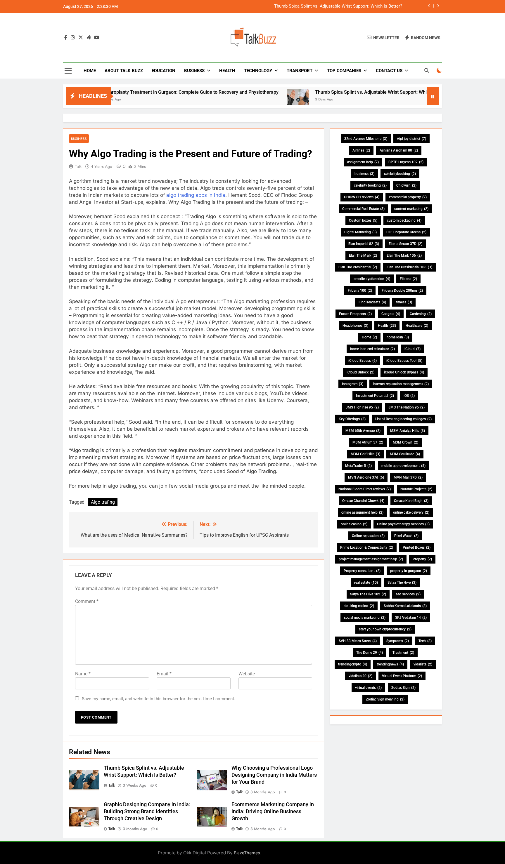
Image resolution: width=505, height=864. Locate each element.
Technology (258, 70)
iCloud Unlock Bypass (404, 372)
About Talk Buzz (124, 70)
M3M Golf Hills (365, 454)
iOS (409, 396)
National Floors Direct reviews (364, 489)
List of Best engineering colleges (403, 419)
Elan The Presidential (357, 267)
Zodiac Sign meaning (385, 699)
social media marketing (364, 618)
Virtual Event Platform (402, 676)
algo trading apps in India (195, 195)
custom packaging (404, 220)
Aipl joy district (411, 139)
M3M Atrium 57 (367, 442)
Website (246, 674)
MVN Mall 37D (408, 477)
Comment (86, 601)
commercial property (408, 197)
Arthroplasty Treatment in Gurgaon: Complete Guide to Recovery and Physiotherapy (166, 92)
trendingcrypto (352, 664)
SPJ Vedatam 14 (411, 618)
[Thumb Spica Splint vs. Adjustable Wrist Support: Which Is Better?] (274, 100)
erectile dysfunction (372, 279)
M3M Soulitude (405, 454)
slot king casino (359, 606)
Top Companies (344, 70)
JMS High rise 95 (362, 407)
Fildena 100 (360, 290)
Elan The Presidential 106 (409, 267)
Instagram (352, 384)
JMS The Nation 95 (406, 407)
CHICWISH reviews (361, 197)
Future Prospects (355, 314)
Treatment (403, 653)
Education (163, 70)
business (364, 174)
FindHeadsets (372, 302)
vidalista (423, 664)
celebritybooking (400, 174)
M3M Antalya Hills (407, 431)
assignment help (363, 162)
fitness (404, 302)
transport (299, 70)
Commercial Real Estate (363, 209)
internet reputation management (401, 384)
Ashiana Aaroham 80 (399, 150)
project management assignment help (371, 559)
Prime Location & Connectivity (366, 547)
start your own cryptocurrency (385, 629)
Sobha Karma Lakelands (405, 606)
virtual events (368, 688)
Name (83, 674)
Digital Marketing (360, 232)
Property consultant (362, 571)
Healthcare (417, 326)
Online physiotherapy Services (403, 524)
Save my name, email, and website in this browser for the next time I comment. (158, 698)
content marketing (411, 209)
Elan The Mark (363, 255)
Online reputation (368, 536)
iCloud (412, 349)
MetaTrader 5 (358, 466)
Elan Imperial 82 (363, 244)
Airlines (361, 150)
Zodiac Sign (403, 688)
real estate (366, 582)
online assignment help (362, 512)
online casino (354, 524)
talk (78, 166)
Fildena (408, 279)
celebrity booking (370, 185)
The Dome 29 (369, 653)
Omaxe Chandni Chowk (363, 501)
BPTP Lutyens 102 (405, 162)
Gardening (421, 314)
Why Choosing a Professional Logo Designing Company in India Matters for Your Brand (274, 775)
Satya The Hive (402, 582)
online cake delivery (411, 512)
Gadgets (390, 314)
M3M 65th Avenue (363, 431)
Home (90, 70)
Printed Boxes (416, 547)
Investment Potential (375, 396)
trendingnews (390, 664)
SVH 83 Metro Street (358, 641)
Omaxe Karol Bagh (411, 501)
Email (164, 674)
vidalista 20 (360, 676)
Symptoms (397, 641)
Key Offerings (352, 419)
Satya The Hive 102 (368, 594)
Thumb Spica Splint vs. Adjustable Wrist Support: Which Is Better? (338, 6)
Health (227, 70)
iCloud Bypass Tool (404, 361)
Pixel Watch (406, 536)
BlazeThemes (247, 852)
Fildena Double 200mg (402, 290)
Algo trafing (103, 502)
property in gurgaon (408, 571)
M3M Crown (405, 442)
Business (194, 70)
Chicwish (406, 185)
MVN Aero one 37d (366, 477)
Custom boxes (363, 220)
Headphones (355, 326)
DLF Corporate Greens (406, 232)
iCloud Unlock (360, 372)
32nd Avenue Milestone (365, 139)
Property (422, 559)
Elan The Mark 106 (404, 255)
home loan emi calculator (372, 349)
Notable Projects (416, 489)
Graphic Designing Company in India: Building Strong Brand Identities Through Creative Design (147, 811)
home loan (398, 337)
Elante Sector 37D (405, 244)
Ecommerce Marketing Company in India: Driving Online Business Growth (272, 811)
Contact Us (389, 70)
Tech (425, 641)
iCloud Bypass (362, 361)
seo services (408, 594)
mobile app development (403, 466)
